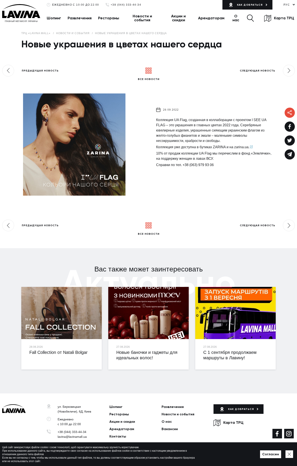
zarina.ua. (241, 147)
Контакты (117, 436)
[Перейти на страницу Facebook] (277, 433)
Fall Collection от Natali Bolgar (58, 352)
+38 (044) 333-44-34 (126, 4)
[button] (250, 18)
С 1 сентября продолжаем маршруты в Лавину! (230, 355)
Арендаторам (211, 18)
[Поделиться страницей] (290, 126)
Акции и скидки (178, 18)
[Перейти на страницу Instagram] (289, 433)
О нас (235, 18)
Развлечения (80, 18)
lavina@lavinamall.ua (72, 436)
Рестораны (108, 18)
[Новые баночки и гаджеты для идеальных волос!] (148, 313)
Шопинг (54, 18)
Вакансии (170, 429)
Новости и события (142, 18)
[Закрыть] (289, 454)
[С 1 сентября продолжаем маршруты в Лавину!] (235, 313)
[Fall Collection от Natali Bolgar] (61, 313)
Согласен (270, 454)
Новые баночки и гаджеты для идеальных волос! (146, 355)
